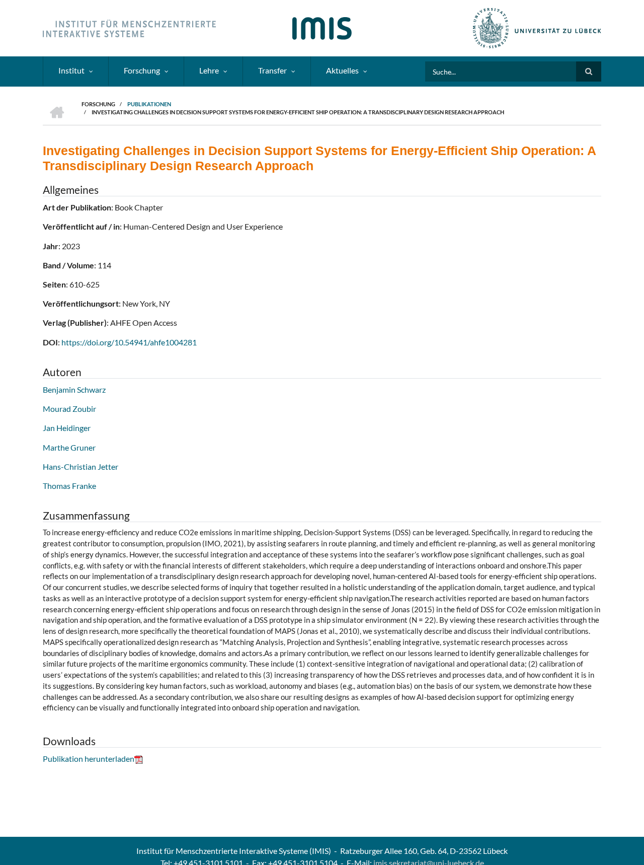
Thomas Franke (69, 485)
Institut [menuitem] (71, 70)
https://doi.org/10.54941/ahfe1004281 (129, 342)
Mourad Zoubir (69, 408)
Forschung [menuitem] (142, 70)
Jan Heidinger (67, 427)
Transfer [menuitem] (272, 70)
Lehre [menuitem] (209, 70)
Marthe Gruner (69, 447)
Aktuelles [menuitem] (342, 70)
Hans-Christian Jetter (80, 466)
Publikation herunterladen (88, 758)
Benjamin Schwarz (74, 389)
